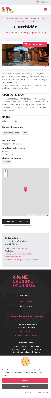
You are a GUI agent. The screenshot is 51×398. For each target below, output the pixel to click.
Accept (25, 380)
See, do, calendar (22, 18)
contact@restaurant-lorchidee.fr (27, 260)
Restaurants (20, 21)
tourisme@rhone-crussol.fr (26, 335)
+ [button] (5, 171)
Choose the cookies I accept (36, 392)
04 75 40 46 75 (26, 331)
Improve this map (43, 215)
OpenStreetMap (36, 215)
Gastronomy (38, 18)
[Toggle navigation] (46, 10)
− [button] (5, 174)
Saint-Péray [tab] (25, 302)
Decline (25, 386)
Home (10, 18)
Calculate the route (18, 222)
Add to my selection (36, 45)
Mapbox (30, 215)
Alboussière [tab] (25, 306)
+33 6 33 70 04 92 (20, 248)
